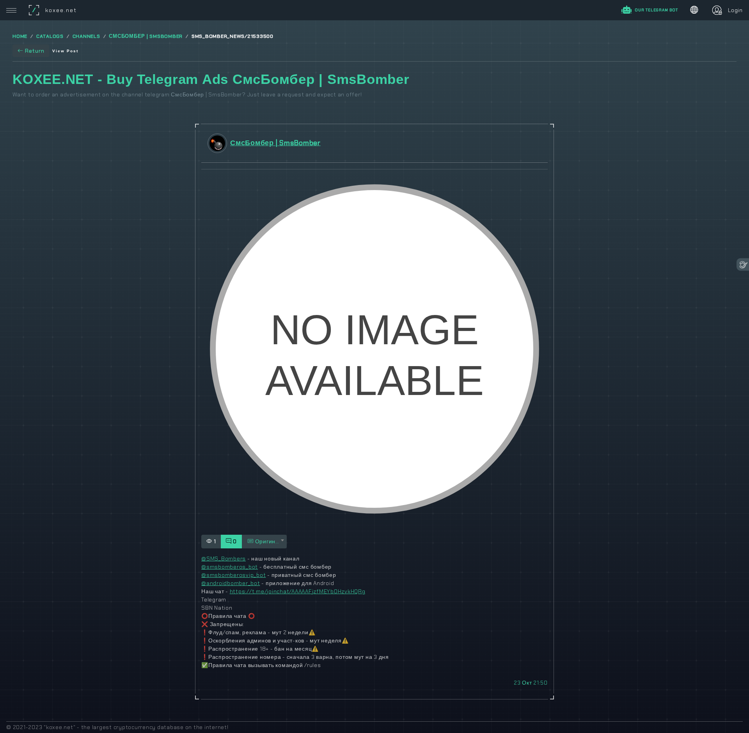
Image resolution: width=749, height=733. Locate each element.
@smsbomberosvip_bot (233, 574)
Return (34, 50)
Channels (86, 36)
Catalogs (50, 36)
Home (19, 36)
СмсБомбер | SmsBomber (146, 36)
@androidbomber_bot (230, 583)
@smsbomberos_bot (229, 566)
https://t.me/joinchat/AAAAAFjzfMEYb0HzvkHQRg (298, 591)
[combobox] (264, 541)
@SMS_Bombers (223, 558)
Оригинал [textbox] (268, 541)
